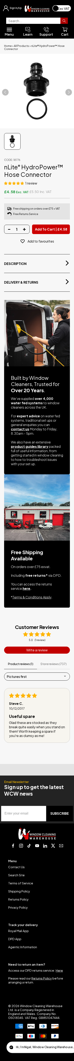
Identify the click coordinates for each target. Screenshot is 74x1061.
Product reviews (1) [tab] (20, 664)
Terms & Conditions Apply (31, 597)
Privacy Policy (18, 907)
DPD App (14, 939)
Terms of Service (20, 883)
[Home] (37, 8)
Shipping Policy (19, 891)
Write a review (37, 650)
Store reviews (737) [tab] (53, 664)
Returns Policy (18, 899)
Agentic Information (22, 947)
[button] (14, 183)
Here (59, 970)
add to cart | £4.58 (51, 229)
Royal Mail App (18, 931)
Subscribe (59, 813)
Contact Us (16, 867)
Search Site (16, 875)
